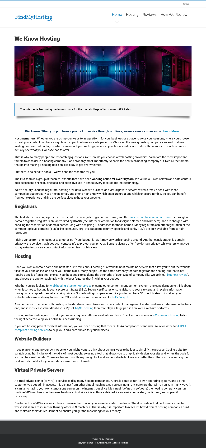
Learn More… (172, 131)
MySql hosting (84, 308)
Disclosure (109, 439)
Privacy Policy (98, 439)
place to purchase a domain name (150, 217)
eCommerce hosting (166, 315)
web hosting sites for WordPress (70, 285)
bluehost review (177, 274)
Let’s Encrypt (120, 297)
